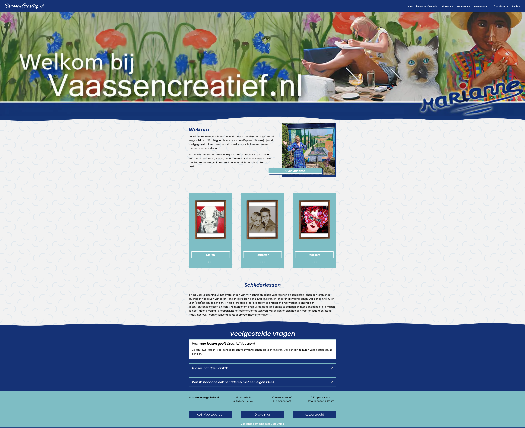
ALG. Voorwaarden (210, 414)
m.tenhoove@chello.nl (205, 397)
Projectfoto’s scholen (427, 6)
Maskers (314, 255)
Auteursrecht (314, 414)
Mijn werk (446, 6)
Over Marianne (501, 6)
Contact (516, 6)
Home (410, 6)
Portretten (262, 255)
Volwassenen (480, 6)
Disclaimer (262, 414)
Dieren (210, 255)
